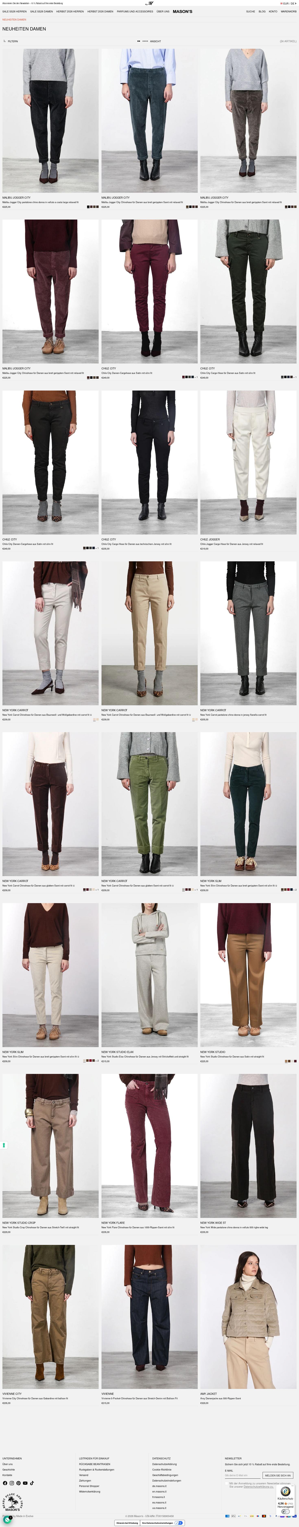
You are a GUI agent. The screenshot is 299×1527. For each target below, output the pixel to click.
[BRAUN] (285, 889)
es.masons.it (159, 1502)
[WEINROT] (91, 207)
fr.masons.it (158, 1497)
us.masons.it (159, 1508)
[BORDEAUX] (288, 889)
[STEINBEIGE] (292, 1061)
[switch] (286, 1511)
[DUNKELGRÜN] (94, 207)
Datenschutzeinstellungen (166, 1480)
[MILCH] (97, 719)
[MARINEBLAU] (291, 889)
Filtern (13, 41)
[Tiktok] (32, 1483)
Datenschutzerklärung (164, 1464)
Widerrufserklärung (89, 1491)
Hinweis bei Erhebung (127, 1523)
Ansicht (155, 41)
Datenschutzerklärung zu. (259, 1486)
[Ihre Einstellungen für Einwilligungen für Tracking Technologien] (4, 1145)
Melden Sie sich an (278, 1475)
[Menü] (292, 1486)
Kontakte (7, 1475)
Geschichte (8, 1469)
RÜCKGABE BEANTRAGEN (94, 1464)
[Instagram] (11, 1483)
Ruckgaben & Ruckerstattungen (96, 1469)
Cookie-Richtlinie (161, 1469)
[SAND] (196, 719)
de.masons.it (159, 1486)
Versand (83, 1475)
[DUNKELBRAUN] (97, 207)
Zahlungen (85, 1480)
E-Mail (229, 1470)
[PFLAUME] (87, 889)
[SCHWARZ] (190, 207)
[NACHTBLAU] (192, 377)
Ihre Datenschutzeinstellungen (157, 1523)
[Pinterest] (18, 1483)
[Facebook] (5, 1483)
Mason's (139, 1516)
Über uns (7, 1464)
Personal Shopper (89, 1486)
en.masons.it (159, 1491)
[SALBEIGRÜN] (90, 889)
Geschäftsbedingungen (165, 1475)
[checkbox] (259, 1485)
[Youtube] (25, 1483)
